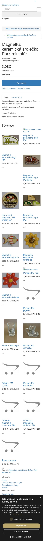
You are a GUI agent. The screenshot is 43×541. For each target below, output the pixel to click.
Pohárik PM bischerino (28, 384)
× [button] (40, 498)
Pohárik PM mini (31, 272)
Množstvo (6, 74)
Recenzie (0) (17, 97)
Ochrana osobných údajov (12, 482)
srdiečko (29, 470)
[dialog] (21, 518)
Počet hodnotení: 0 (9, 88)
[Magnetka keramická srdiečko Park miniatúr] (24, 36)
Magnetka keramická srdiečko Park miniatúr (22, 28)
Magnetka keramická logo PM (9, 157)
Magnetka (13, 470)
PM (10, 472)
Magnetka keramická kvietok (10, 296)
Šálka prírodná (9, 460)
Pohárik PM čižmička (28, 346)
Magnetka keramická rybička (10, 256)
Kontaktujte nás (7, 494)
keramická (21, 470)
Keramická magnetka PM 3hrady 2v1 (8, 217)
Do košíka (21, 82)
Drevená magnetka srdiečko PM (29, 423)
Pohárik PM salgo (10, 345)
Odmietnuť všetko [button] (21, 532)
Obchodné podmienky (10, 485)
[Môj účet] (35, 1)
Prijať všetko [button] (21, 526)
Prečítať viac (17, 515)
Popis (6, 97)
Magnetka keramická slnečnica (28, 257)
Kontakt (5, 487)
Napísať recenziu (24, 88)
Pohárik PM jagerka (28, 309)
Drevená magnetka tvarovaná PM (8, 423)
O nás (4, 480)
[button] (21, 536)
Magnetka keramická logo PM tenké (30, 177)
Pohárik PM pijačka (7, 384)
